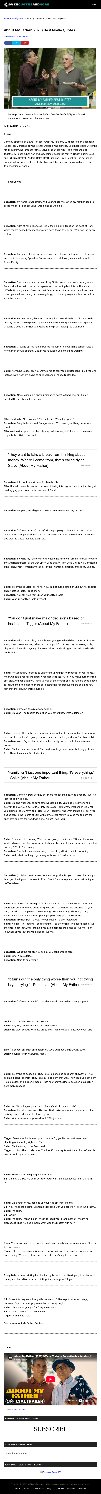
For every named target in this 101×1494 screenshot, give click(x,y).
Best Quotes (19, 1409)
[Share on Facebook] (8, 43)
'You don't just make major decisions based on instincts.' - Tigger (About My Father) (46, 620)
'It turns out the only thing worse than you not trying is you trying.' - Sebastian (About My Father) (50, 981)
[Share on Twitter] (16, 43)
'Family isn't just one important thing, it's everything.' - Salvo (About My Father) (51, 774)
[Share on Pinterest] (25, 43)
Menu (94, 4)
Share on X (86, 465)
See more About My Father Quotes (23, 1323)
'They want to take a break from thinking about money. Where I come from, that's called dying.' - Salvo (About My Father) (48, 459)
